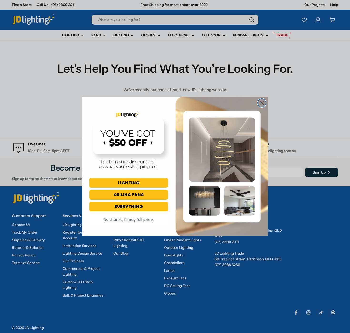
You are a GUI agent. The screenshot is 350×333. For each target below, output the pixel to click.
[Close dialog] (262, 103)
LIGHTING (129, 183)
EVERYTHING (129, 207)
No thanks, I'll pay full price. (129, 219)
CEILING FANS (129, 195)
